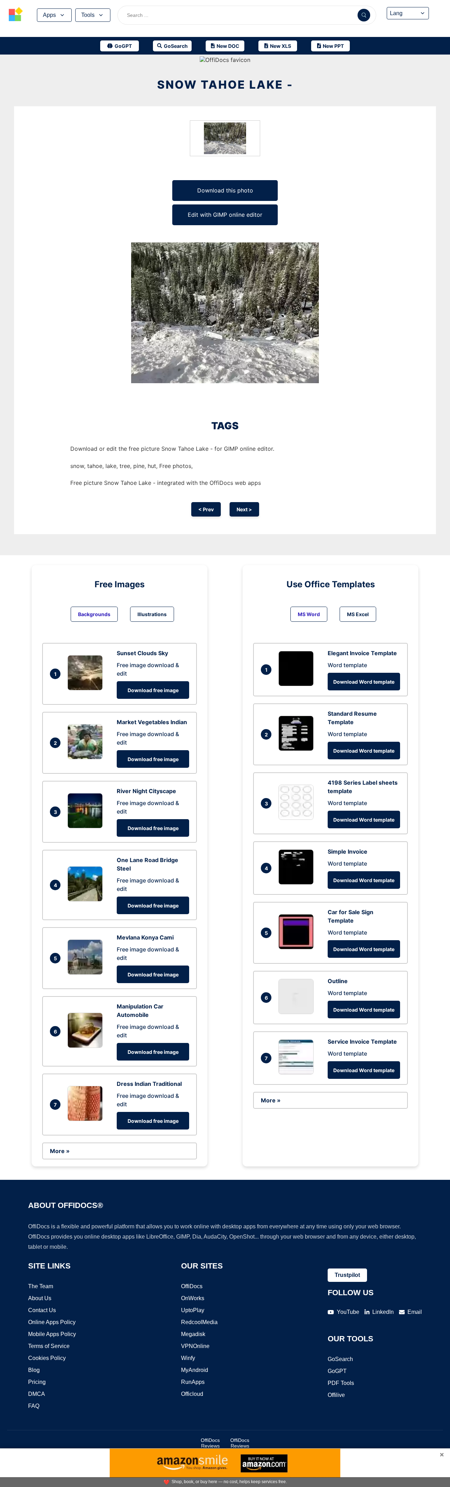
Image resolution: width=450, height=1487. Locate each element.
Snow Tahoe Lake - (225, 84)
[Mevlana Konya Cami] (87, 972)
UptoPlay (192, 1310)
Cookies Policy (47, 1358)
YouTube (348, 1312)
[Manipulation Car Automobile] (87, 1045)
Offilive (336, 1395)
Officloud (192, 1394)
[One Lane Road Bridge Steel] (87, 899)
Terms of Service (49, 1346)
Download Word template (363, 682)
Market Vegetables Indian (152, 722)
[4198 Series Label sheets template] (298, 817)
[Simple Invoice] (298, 882)
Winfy (188, 1358)
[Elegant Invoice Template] (298, 684)
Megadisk (193, 1334)
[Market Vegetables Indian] (87, 757)
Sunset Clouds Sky (142, 653)
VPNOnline (195, 1346)
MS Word (309, 614)
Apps (49, 15)
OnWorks (192, 1298)
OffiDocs (191, 1286)
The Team (40, 1286)
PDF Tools (341, 1383)
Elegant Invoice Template (362, 653)
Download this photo (225, 190)
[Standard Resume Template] (298, 748)
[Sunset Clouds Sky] (87, 688)
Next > (244, 509)
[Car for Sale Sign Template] (298, 947)
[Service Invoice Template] (298, 1072)
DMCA (36, 1394)
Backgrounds (94, 614)
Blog (34, 1370)
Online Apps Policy (52, 1322)
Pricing (37, 1382)
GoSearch (340, 1359)
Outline (338, 981)
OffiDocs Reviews (210, 1443)
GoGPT (337, 1371)
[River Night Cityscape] (87, 826)
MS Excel (358, 614)
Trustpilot (347, 1275)
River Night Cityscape (146, 791)
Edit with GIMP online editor (225, 214)
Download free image (153, 690)
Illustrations (152, 614)
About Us (39, 1298)
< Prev (206, 509)
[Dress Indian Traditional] (87, 1118)
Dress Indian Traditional (149, 1083)
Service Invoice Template (362, 1041)
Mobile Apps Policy (52, 1334)
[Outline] (298, 1011)
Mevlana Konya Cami (145, 937)
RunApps (193, 1382)
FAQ (33, 1406)
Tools (88, 15)
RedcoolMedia (199, 1322)
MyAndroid (194, 1370)
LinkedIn (383, 1312)
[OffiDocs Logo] (16, 15)
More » (60, 1150)
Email (414, 1312)
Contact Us (42, 1310)
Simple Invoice (347, 851)
